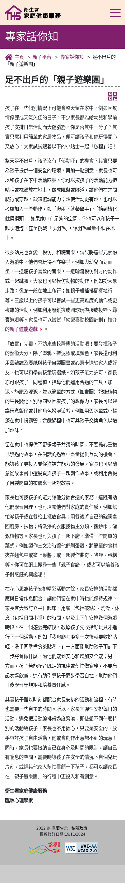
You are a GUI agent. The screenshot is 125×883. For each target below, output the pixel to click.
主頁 (19, 57)
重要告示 (60, 828)
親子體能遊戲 (24, 329)
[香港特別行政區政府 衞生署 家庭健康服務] (38, 12)
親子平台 (42, 57)
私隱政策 (79, 828)
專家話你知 (71, 57)
